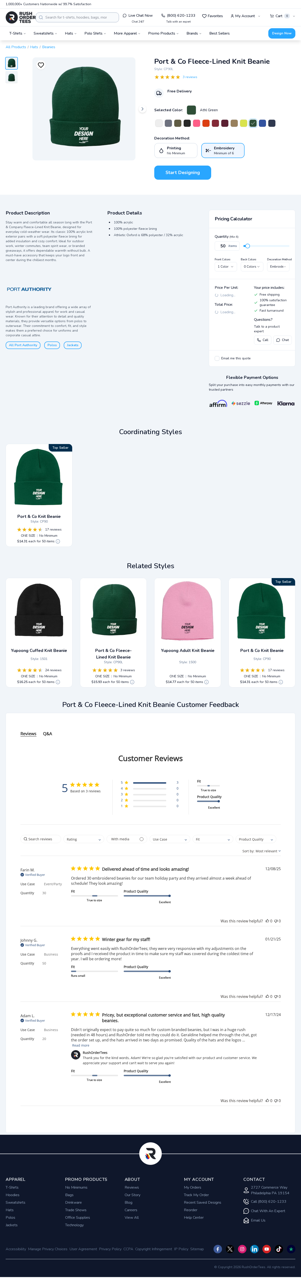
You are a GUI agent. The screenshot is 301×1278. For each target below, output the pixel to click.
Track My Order (196, 1195)
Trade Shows (76, 1210)
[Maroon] (225, 123)
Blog (128, 1202)
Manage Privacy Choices (47, 1249)
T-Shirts (12, 1187)
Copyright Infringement (153, 1249)
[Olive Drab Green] (178, 123)
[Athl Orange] (206, 123)
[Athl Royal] (262, 123)
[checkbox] (217, 358)
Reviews (132, 1187)
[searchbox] (40, 839)
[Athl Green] (191, 110)
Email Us (258, 1220)
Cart (282, 16)
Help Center (194, 1217)
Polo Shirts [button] (93, 33)
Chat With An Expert (268, 1211)
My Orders (192, 1187)
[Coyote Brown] (234, 123)
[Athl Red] (215, 123)
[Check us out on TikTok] (279, 1249)
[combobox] (77, 17)
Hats (34, 47)
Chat (285, 340)
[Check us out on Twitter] (230, 1249)
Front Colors (222, 259)
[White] (159, 123)
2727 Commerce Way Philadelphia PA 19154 (270, 1190)
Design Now (282, 33)
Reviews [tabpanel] (28, 733)
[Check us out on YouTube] (266, 1249)
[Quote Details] (57, 541)
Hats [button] (69, 33)
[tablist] (150, 729)
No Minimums (76, 1187)
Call (265, 340)
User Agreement (83, 1249)
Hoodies (13, 1195)
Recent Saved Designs (202, 1202)
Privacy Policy (110, 1249)
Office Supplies (77, 1217)
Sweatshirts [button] (44, 33)
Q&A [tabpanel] (47, 733)
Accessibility (16, 1249)
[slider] (247, 246)
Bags (69, 1195)
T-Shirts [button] (15, 33)
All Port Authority (23, 345)
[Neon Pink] (196, 123)
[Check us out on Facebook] (218, 1249)
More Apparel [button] (125, 33)
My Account (245, 16)
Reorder (190, 1210)
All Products (16, 47)
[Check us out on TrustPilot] (291, 1249)
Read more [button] (80, 1045)
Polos (52, 345)
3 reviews (190, 77)
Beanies (48, 47)
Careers (131, 1210)
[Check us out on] (254, 1249)
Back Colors (248, 259)
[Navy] (272, 123)
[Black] (187, 123)
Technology (74, 1225)
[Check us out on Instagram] (242, 1249)
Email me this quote (236, 358)
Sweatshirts (15, 1202)
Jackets (72, 345)
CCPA (128, 1249)
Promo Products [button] (161, 33)
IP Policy (181, 1249)
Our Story (132, 1195)
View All (132, 1217)
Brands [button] (192, 33)
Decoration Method (279, 259)
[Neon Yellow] (243, 123)
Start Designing (183, 172)
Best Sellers (219, 33)
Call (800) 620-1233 (268, 1201)
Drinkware (73, 1202)
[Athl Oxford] (168, 123)
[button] (149, 783)
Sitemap (197, 1249)
